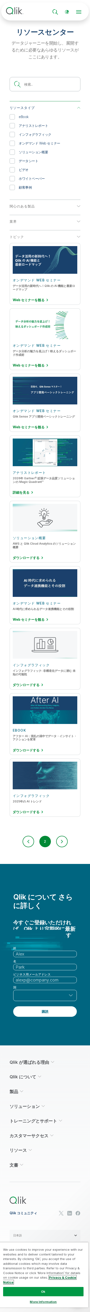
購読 (45, 1011)
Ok (43, 1291)
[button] (28, 841)
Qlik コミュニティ (23, 1213)
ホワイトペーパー (32, 178)
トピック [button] (17, 237)
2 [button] (45, 841)
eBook (24, 117)
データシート (28, 161)
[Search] (55, 12)
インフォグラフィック (35, 134)
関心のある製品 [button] (22, 206)
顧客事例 (25, 187)
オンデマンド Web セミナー (39, 143)
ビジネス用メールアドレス (32, 974)
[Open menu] (78, 12)
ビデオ (24, 170)
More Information (43, 1302)
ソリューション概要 (33, 152)
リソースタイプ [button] (22, 108)
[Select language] (67, 12)
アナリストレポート (33, 126)
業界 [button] (13, 221)
